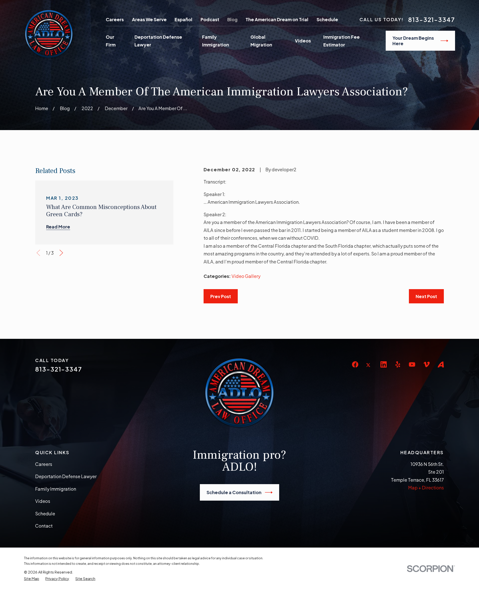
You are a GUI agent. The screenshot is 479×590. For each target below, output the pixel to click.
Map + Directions (426, 487)
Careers (115, 19)
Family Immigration (55, 489)
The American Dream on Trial (276, 19)
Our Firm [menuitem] (111, 41)
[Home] (49, 33)
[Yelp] (398, 364)
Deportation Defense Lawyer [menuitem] (158, 41)
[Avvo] (441, 364)
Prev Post (220, 296)
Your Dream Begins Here (413, 40)
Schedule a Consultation (234, 492)
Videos (42, 501)
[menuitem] (31, 578)
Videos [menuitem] (303, 40)
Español (183, 19)
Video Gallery (246, 276)
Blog (232, 19)
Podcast (210, 19)
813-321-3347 (431, 19)
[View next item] (61, 253)
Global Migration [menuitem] (261, 41)
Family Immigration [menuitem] (215, 41)
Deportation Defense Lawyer (66, 476)
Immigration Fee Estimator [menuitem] (341, 41)
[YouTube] (412, 364)
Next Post (426, 296)
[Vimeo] (426, 364)
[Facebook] (355, 364)
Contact (44, 526)
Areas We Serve (149, 19)
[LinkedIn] (383, 364)
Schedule (327, 19)
